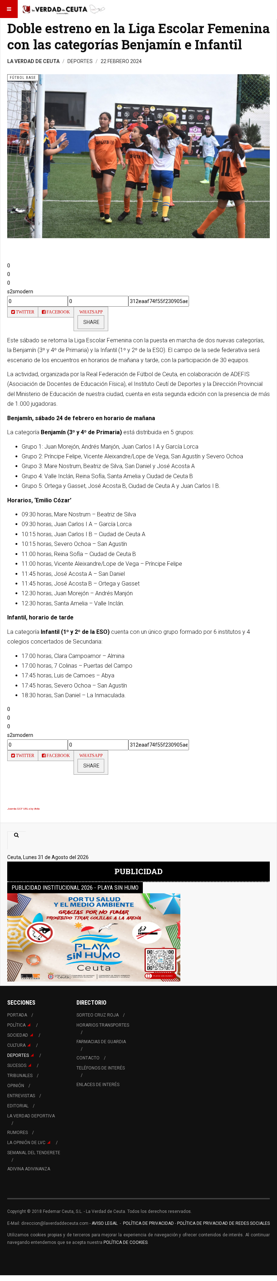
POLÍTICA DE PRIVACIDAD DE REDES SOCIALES (223, 1223)
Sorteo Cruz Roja (97, 1015)
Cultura (16, 1045)
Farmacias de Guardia (101, 1041)
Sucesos (16, 1065)
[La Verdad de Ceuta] (63, 9)
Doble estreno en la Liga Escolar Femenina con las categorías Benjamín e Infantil (138, 36)
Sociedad (17, 1035)
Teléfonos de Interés (100, 1068)
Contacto (88, 1057)
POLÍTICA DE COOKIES (126, 1242)
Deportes (18, 1055)
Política (16, 1025)
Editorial (17, 1105)
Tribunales (19, 1075)
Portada (17, 1015)
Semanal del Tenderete (33, 1152)
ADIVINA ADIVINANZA (28, 1168)
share (91, 322)
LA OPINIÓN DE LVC (26, 1142)
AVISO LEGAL (104, 1223)
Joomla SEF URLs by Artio (23, 808)
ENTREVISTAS (21, 1095)
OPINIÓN (15, 1085)
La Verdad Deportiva (31, 1115)
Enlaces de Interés (97, 1084)
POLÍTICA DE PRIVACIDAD (149, 1223)
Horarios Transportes (102, 1025)
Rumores (17, 1132)
